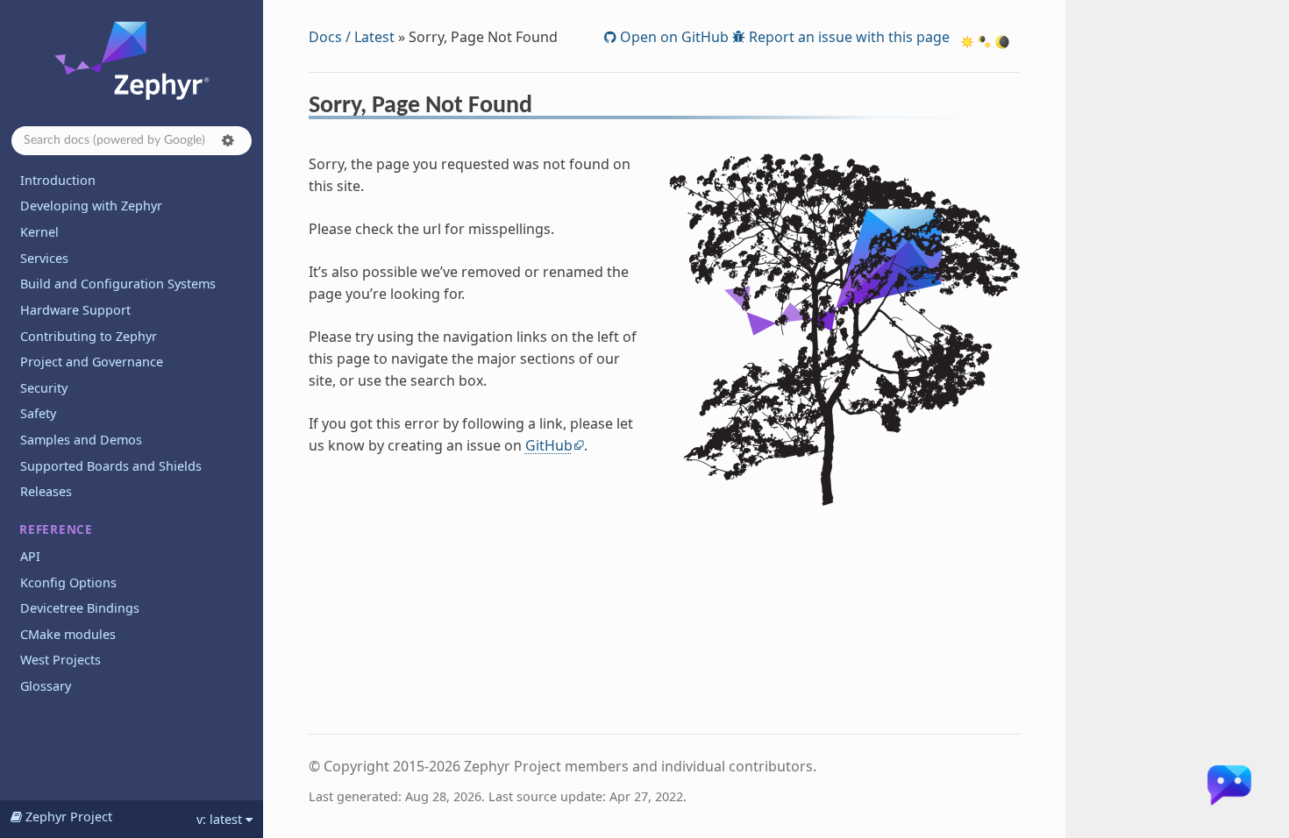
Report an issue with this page (847, 37)
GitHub (549, 445)
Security (44, 388)
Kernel (39, 232)
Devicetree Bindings (79, 608)
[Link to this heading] (544, 108)
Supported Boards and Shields (111, 466)
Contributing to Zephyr (88, 336)
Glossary (45, 686)
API (30, 556)
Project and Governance (91, 361)
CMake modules (68, 634)
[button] (228, 140)
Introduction (58, 180)
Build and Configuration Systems (118, 283)
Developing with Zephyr (91, 205)
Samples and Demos (81, 439)
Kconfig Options (68, 582)
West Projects (60, 659)
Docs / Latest (352, 36)
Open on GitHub (672, 37)
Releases (46, 491)
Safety (38, 413)
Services (44, 258)
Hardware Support (75, 310)
